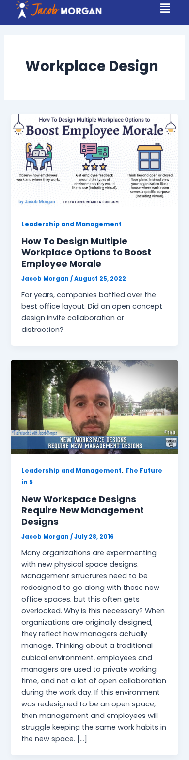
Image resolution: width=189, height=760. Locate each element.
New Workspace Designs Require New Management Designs (82, 510)
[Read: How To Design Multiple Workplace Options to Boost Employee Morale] (94, 160)
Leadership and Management (71, 224)
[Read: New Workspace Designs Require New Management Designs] (94, 406)
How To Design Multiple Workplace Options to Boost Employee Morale (86, 252)
